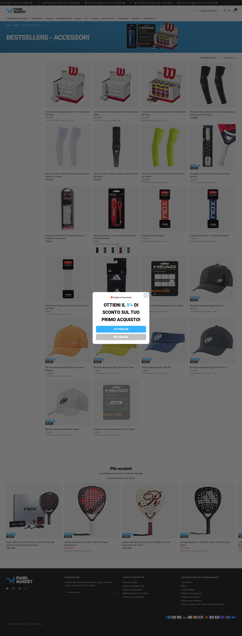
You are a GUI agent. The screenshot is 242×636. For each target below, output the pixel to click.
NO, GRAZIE (121, 337)
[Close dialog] (146, 295)
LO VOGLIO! (121, 329)
